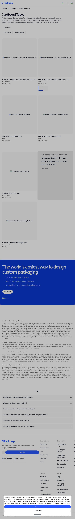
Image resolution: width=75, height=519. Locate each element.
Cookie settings (37, 511)
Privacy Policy (66, 503)
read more (37, 514)
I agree (37, 507)
